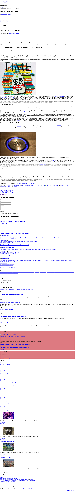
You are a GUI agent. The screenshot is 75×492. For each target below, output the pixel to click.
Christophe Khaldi (48, 484)
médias (10, 264)
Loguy (35, 484)
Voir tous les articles (3, 328)
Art (1, 241)
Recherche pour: (3, 8)
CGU (3, 241)
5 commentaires (2, 194)
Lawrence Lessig (15, 229)
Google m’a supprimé (6, 309)
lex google (27, 275)
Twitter (6, 192)
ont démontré (7, 111)
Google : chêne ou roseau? (7, 267)
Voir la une (2, 349)
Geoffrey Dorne (5, 235)
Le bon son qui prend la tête (6, 410)
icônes (18, 241)
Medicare (19, 126)
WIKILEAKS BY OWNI (23, 480)
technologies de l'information (28, 289)
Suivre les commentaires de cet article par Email (10, 213)
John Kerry (56, 96)
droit (1, 242)
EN (2, 7)
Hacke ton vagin (4, 400)
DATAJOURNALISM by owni (12, 480)
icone (15, 241)
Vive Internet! (4, 253)
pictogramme (23, 241)
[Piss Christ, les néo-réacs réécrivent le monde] (8, 434)
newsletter (4, 2)
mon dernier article (42, 164)
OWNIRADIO (31, 480)
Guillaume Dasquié (22, 484)
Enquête (4, 265)
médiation (31, 275)
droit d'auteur (9, 229)
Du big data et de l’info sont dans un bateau (10, 391)
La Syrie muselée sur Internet (7, 373)
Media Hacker (5, 258)
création (5, 241)
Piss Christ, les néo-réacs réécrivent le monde (10, 425)
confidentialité (2, 289)
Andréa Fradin (5, 270)
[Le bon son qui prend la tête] (8, 418)
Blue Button (59, 125)
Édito (8, 253)
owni (13, 264)
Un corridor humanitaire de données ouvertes (13, 316)
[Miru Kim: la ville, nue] (8, 466)
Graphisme (2, 230)
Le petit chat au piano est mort (5, 191)
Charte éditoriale (10, 479)
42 (0, 264)
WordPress (8, 486)
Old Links (2, 407)
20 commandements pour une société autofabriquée (14, 322)
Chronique (6, 230)
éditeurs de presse (12, 275)
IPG (19, 275)
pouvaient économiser (22, 111)
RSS (3, 3)
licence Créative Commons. (12, 481)
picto (20, 241)
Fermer (6, 194)
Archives (18, 479)
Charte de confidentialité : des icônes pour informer (15, 233)
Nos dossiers (2, 21)
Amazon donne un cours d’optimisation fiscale (10, 382)
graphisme (12, 241)
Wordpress (2, 481)
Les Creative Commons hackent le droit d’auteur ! (14, 245)
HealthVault (30, 129)
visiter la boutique (7, 358)
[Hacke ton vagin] (6, 403)
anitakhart (62, 185)
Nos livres (7, 21)
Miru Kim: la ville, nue (5, 457)
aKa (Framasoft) (14, 33)
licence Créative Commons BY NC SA (26, 488)
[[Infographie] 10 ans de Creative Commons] (8, 334)
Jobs (28, 479)
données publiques (19, 289)
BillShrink (54, 160)
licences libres (17, 252)
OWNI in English (3, 480)
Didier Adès (6, 484)
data (6, 289)
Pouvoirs (4, 16)
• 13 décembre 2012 (12, 253)
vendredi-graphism (29, 241)
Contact (31, 479)
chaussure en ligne (21, 486)
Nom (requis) (13, 199)
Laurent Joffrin (22, 275)
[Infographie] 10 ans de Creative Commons (12, 221)
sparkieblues (39, 185)
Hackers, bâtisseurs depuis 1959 (6, 19)
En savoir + (2, 284)
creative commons (3, 229)
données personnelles (11, 289)
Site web (12, 203)
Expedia (18, 120)
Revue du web (2, 362)
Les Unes (22, 479)
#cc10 (1, 252)
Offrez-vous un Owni (6, 255)
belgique (1, 275)
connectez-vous (5, 1)
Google (16, 275)
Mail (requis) (13, 201)
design (9, 241)
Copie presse (6, 275)
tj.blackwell (15, 186)
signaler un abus (3, 478)
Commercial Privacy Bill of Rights (8, 97)
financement (4, 264)
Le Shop (35, 480)
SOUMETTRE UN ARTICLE (12, 478)
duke (16, 486)
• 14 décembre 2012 (11, 230)
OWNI (5, 481)
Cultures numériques (6, 17)
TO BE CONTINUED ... (70, 490)
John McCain (61, 96)
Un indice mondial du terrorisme (7, 364)
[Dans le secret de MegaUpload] (8, 450)
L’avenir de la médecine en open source (11, 294)
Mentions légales (3, 479)
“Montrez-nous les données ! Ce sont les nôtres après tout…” (25, 183)
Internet (7, 264)
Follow (1, 477)
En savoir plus (2, 370)
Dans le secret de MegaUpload (7, 441)
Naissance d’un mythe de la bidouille (10, 302)
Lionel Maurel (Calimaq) (8, 247)
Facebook (2, 192)
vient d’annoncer (18, 106)
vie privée (35, 241)
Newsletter (10, 192)
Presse (1, 265)
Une (1, 253)
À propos (14, 479)
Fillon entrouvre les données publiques (7, 190)
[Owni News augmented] (5, 14)
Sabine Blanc (5, 223)
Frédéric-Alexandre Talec (69, 484)
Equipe (26, 479)
